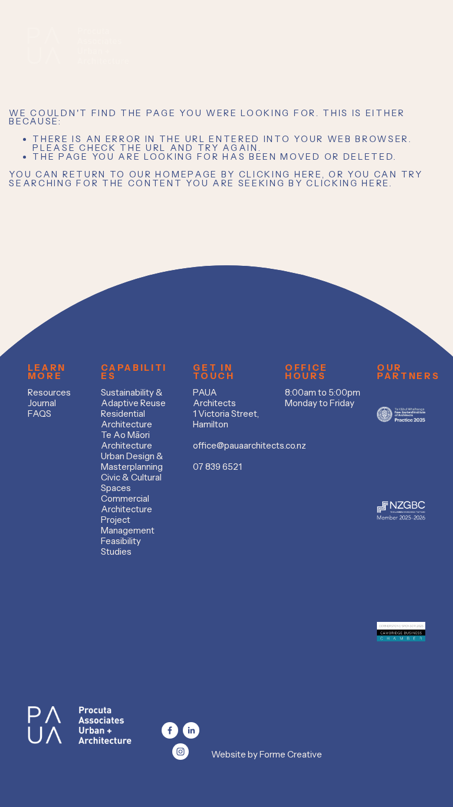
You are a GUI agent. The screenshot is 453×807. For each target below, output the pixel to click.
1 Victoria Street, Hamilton (226, 419)
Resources (49, 392)
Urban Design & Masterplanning (132, 461)
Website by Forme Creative (266, 754)
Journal (42, 403)
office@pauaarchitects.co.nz (249, 445)
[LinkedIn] (191, 730)
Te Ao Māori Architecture (126, 440)
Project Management (128, 525)
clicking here (280, 174)
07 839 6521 (217, 467)
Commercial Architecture (126, 504)
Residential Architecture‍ (126, 419)
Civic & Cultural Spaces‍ (131, 482)
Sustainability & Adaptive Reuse (133, 398)
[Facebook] (170, 730)
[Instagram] (180, 751)
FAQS (39, 414)
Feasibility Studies (121, 546)
